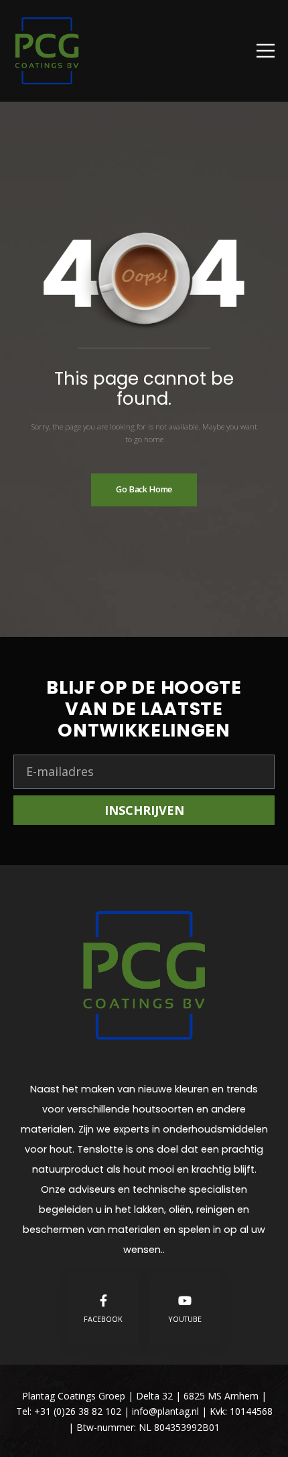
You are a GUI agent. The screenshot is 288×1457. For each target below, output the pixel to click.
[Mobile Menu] (266, 50)
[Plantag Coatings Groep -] (46, 51)
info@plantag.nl (167, 1411)
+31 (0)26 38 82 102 (77, 1411)
